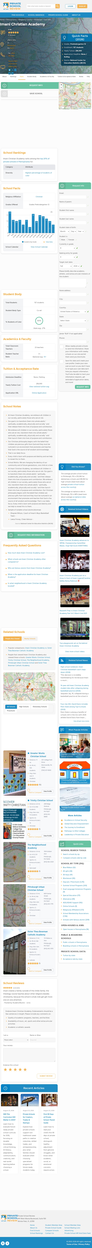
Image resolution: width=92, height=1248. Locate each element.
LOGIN (70, 6)
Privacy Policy (84, 1244)
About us (33, 1228)
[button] (5, 1070)
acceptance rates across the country (73, 498)
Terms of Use (72, 1244)
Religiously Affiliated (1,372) (73, 909)
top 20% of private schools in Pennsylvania (26, 160)
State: (61, 316)
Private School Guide (53, 1228)
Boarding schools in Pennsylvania (76, 946)
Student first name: (66, 210)
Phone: (62, 338)
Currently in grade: (66, 244)
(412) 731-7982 (11, 55)
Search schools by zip (71, 854)
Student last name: (66, 219)
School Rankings (36, 1233)
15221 (12, 48)
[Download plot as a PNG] (51, 212)
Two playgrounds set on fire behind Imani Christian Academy (73, 644)
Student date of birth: (67, 227)
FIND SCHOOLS (18, 15)
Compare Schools (52, 1230)
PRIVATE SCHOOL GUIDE (58, 15)
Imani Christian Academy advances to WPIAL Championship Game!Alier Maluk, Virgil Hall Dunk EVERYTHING (74, 543)
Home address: (65, 290)
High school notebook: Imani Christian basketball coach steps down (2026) (73, 670)
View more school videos (75, 651)
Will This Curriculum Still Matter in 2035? (9, 1117)
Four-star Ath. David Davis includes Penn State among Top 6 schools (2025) (74, 707)
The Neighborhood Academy (38, 660)
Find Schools (35, 1230)
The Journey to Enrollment (75, 827)
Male (63, 239)
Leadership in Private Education (77, 834)
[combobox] (39, 6)
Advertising (69, 1230)
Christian (39, 196)
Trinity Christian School (17, 660)
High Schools (24, 707)
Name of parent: (65, 201)
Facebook (7, 1243)
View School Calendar (39, 247)
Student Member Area (53, 1225)
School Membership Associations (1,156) (76, 915)
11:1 (45, 357)
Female (71, 239)
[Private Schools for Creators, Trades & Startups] (30, 1100)
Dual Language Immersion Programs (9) (77, 890)
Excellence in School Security (76, 820)
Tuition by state (69, 955)
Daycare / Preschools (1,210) (73, 882)
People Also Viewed (12, 638)
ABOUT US (76, 15)
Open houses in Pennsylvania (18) (76, 929)
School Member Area (73, 1225)
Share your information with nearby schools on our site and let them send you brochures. (77, 351)
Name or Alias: (35, 1035)
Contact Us (49, 1233)
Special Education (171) (71, 895)
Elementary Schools (40, 707)
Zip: (60, 325)
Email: (61, 193)
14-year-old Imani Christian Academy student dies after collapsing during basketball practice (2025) (75, 688)
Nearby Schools (29, 638)
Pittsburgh (11, 45)
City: (61, 299)
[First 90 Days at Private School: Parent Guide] (49, 1100)
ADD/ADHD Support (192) (72, 902)
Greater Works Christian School (38, 657)
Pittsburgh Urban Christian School (21, 662)
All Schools (11, 707)
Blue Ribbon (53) (69, 867)
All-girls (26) (67, 871)
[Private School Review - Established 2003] (12, 6)
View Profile (48, 791)
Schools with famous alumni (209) (76, 919)
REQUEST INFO (36, 85)
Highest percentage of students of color (38, 174)
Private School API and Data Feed (78, 1233)
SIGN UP (82, 6)
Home (32, 1225)
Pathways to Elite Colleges (75, 831)
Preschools (11, 711)
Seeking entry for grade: (68, 253)
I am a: (5, 1035)
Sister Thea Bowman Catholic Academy (27, 664)
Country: (62, 307)
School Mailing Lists (72, 1228)
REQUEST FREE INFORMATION (31, 535)
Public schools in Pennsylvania (75, 942)
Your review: (8, 1045)
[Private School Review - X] (3, 1243)
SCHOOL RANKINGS (36, 15)
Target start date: (66, 262)
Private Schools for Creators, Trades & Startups (29, 1118)
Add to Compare (35, 792)
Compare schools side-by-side (74, 858)
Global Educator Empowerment (77, 823)
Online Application (39, 393)
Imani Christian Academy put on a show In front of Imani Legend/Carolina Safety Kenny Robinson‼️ (75, 578)
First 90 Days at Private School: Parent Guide (49, 1118)
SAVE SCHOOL (36, 93)
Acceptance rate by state (72, 959)
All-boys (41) (67, 874)
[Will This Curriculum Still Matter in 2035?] (9, 1100)
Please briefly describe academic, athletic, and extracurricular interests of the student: (74, 274)
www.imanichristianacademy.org (12, 64)
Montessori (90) (69, 878)
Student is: (63, 236)
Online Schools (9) (70, 906)
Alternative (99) (69, 899)
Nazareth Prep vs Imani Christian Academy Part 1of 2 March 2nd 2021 (73, 612)
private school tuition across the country (72, 486)
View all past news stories (81, 721)
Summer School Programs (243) (75, 885)
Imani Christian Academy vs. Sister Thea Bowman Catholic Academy (30, 649)
